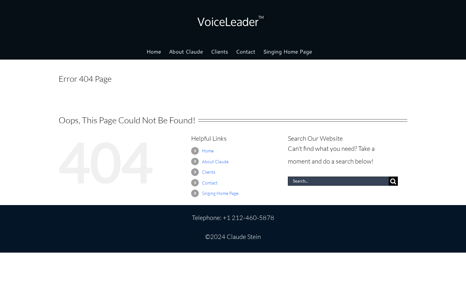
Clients (208, 172)
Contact (209, 182)
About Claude (215, 161)
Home (208, 150)
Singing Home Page (220, 193)
